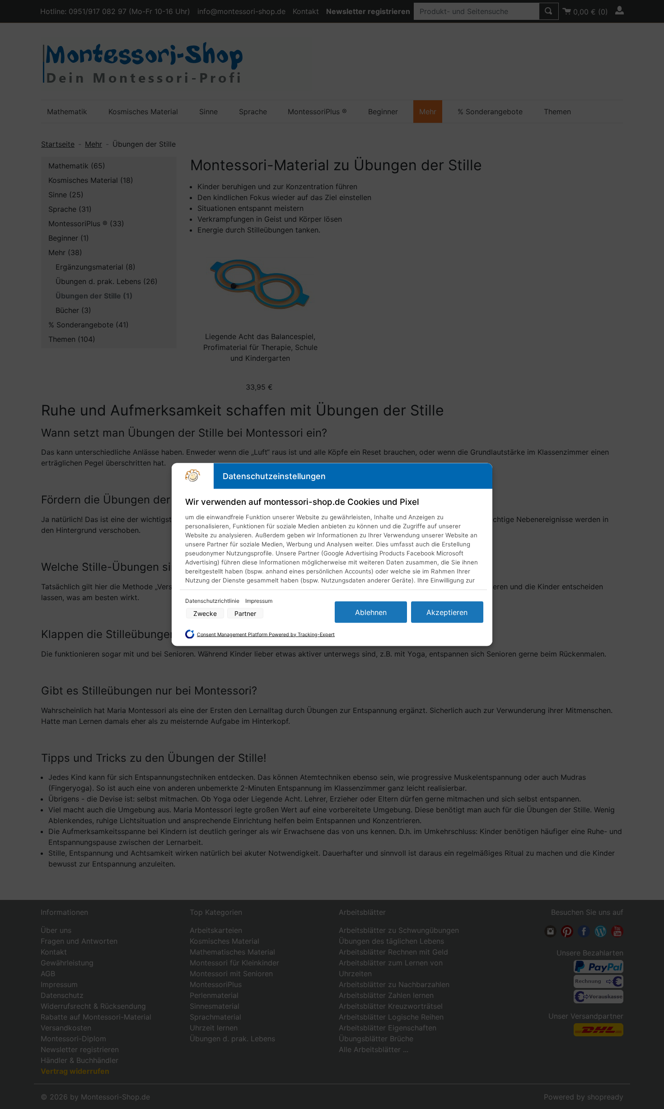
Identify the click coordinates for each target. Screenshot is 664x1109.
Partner (245, 613)
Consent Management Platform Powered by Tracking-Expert (266, 634)
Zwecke (205, 613)
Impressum (258, 600)
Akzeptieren (447, 612)
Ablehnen (371, 612)
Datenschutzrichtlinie (213, 600)
